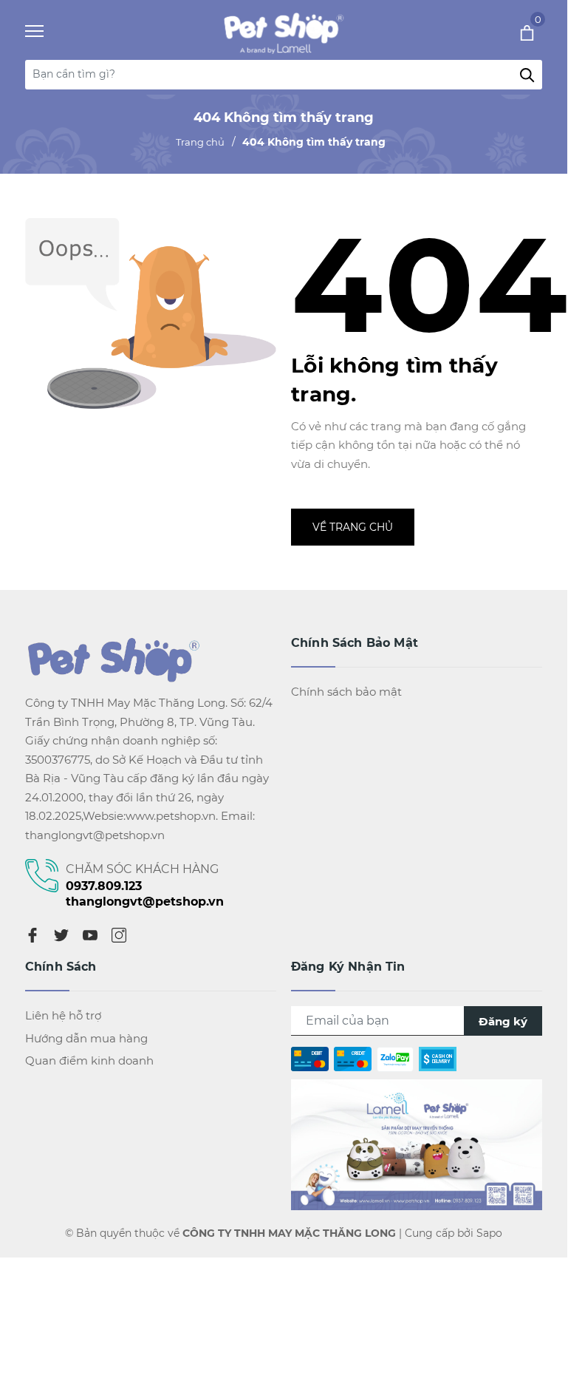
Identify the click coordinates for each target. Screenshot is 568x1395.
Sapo (489, 1233)
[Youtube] (90, 934)
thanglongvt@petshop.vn (145, 902)
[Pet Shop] (280, 31)
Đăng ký (503, 1021)
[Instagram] (119, 934)
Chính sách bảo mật (346, 692)
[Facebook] (32, 934)
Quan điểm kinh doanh (89, 1060)
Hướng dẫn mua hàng (86, 1038)
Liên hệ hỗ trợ (63, 1015)
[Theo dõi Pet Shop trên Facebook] (416, 1143)
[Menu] (53, 31)
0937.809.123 (104, 886)
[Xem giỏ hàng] (507, 31)
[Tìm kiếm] (527, 74)
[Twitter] (61, 934)
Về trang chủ (352, 527)
